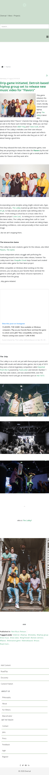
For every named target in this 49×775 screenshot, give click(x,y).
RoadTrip (4, 671)
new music (5, 638)
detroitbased (28, 640)
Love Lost (17, 216)
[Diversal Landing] (24, 5)
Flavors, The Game (7, 250)
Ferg (23, 127)
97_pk (2, 211)
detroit (17, 635)
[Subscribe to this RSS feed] (47, 76)
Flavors (37, 150)
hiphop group (43, 635)
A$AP (19, 127)
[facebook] (20, 765)
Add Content (6, 665)
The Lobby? (27, 520)
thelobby (32, 635)
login (4, 750)
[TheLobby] (18, 105)
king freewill (25, 638)
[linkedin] (28, 765)
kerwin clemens (37, 638)
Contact (5, 726)
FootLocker (23, 370)
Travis (31, 127)
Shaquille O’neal (20, 260)
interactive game (14, 640)
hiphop (24, 635)
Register (5, 757)
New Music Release (18, 631)
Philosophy (6, 697)
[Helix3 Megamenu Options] (47, 37)
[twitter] (23, 765)
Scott (36, 127)
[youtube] (26, 765)
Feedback (6, 744)
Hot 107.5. (41, 375)
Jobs (4, 732)
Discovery (4, 678)
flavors (3, 640)
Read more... (5, 644)
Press (4, 738)
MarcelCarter (7, 716)
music (37, 640)
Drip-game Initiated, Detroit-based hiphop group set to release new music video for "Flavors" (24, 86)
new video (15, 638)
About (4, 703)
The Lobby (16, 208)
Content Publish (7, 684)
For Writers (6, 710)
